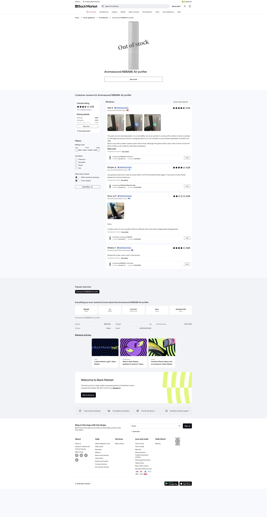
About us (78, 444)
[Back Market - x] (76, 460)
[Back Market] (86, 6)
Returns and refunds (102, 455)
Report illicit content (141, 466)
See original (125, 151)
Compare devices (101, 464)
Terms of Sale (139, 446)
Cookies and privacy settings (141, 456)
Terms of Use (139, 444)
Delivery (97, 452)
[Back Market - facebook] (86, 455)
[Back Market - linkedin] (81, 455)
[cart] (190, 6)
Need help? (176, 6)
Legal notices (139, 463)
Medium (158, 444)
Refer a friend (119, 444)
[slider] (76, 150)
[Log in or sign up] (185, 6)
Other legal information (142, 460)
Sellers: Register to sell (102, 444)
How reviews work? (84, 131)
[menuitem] (103, 12)
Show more (111, 149)
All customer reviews (102, 467)
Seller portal (99, 446)
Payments (98, 449)
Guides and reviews (101, 461)
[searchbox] (137, 6)
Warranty (138, 449)
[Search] (102, 6)
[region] (133, 353)
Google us (117, 388)
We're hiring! (79, 452)
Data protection (140, 452)
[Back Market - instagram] (76, 455)
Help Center (99, 458)
